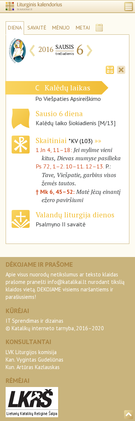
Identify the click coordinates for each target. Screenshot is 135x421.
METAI (83, 27)
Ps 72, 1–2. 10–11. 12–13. (70, 166)
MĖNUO (61, 27)
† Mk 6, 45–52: (56, 191)
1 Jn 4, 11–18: (55, 150)
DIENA (15, 27)
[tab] (110, 69)
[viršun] (128, 414)
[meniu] (128, 6)
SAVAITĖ (36, 27)
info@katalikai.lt (67, 281)
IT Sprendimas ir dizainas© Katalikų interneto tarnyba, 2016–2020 (55, 324)
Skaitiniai (64, 140)
